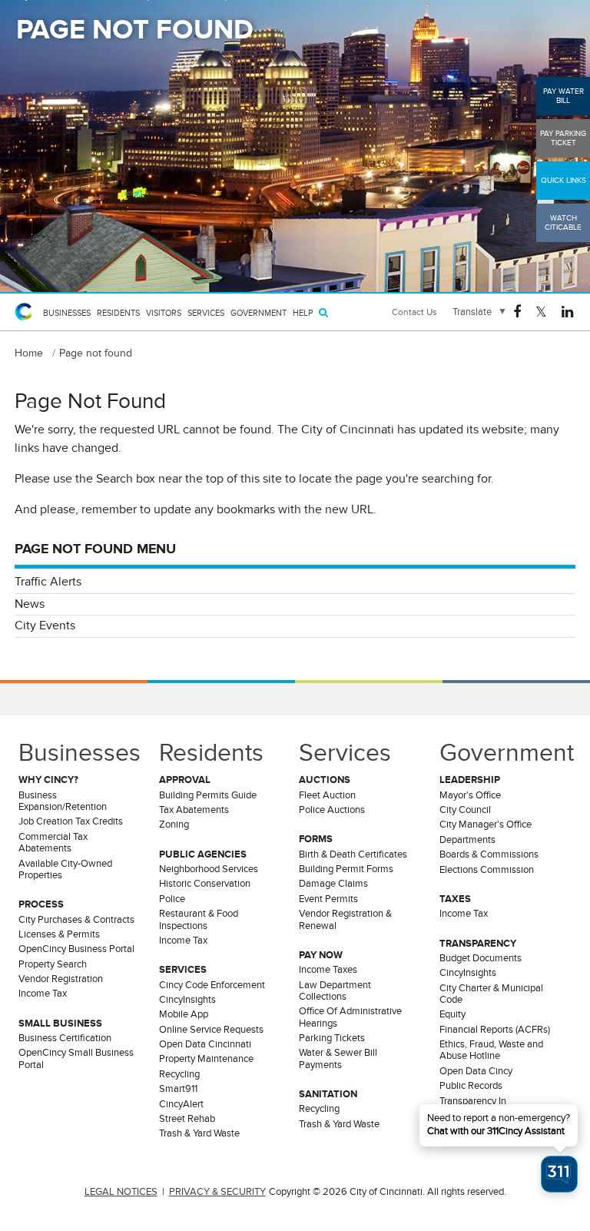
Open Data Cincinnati (205, 1044)
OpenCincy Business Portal (76, 949)
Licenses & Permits (59, 934)
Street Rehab (187, 1118)
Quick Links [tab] (563, 180)
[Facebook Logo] (517, 311)
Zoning (174, 824)
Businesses (67, 312)
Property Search (52, 964)
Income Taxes (328, 969)
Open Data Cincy (475, 1071)
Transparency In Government (472, 1107)
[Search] (323, 312)
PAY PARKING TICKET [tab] (563, 138)
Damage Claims (333, 883)
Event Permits (328, 899)
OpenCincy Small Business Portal (76, 1058)
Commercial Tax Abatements (53, 842)
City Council (465, 810)
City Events (45, 625)
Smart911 (178, 1088)
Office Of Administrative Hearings (350, 1017)
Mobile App (183, 1014)
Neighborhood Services (208, 869)
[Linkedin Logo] (567, 311)
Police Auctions (332, 810)
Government (258, 312)
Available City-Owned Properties (65, 869)
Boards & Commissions (489, 854)
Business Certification (64, 1038)
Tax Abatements (194, 810)
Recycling (179, 1074)
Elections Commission (486, 869)
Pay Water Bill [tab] (563, 96)
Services (205, 312)
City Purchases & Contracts (76, 919)
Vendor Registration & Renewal (345, 919)
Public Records (470, 1085)
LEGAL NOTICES (121, 1191)
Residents (118, 312)
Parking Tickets (332, 1038)
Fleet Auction (327, 795)
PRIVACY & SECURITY (217, 1191)
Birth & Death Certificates (353, 854)
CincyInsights (187, 999)
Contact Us (414, 312)
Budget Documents (480, 958)
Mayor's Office (470, 795)
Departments (467, 839)
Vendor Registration (60, 979)
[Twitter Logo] (541, 311)
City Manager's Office (485, 824)
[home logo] (26, 312)
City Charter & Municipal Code (491, 994)
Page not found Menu (95, 548)
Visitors (163, 312)
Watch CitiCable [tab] (563, 222)
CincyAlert (181, 1104)
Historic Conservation (204, 883)
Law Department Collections (335, 991)
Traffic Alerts (48, 582)
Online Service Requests (211, 1029)
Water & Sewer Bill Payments (338, 1058)
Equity (452, 1014)
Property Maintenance (206, 1058)
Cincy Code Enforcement (212, 985)
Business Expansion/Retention (62, 801)
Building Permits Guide (208, 795)
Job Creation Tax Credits (70, 821)
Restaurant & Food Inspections (198, 919)
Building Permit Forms (346, 869)
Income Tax (42, 993)
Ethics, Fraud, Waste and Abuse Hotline (491, 1050)
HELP (303, 312)
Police (172, 899)
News (30, 604)
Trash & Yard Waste (199, 1133)
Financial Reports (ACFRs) (494, 1029)
